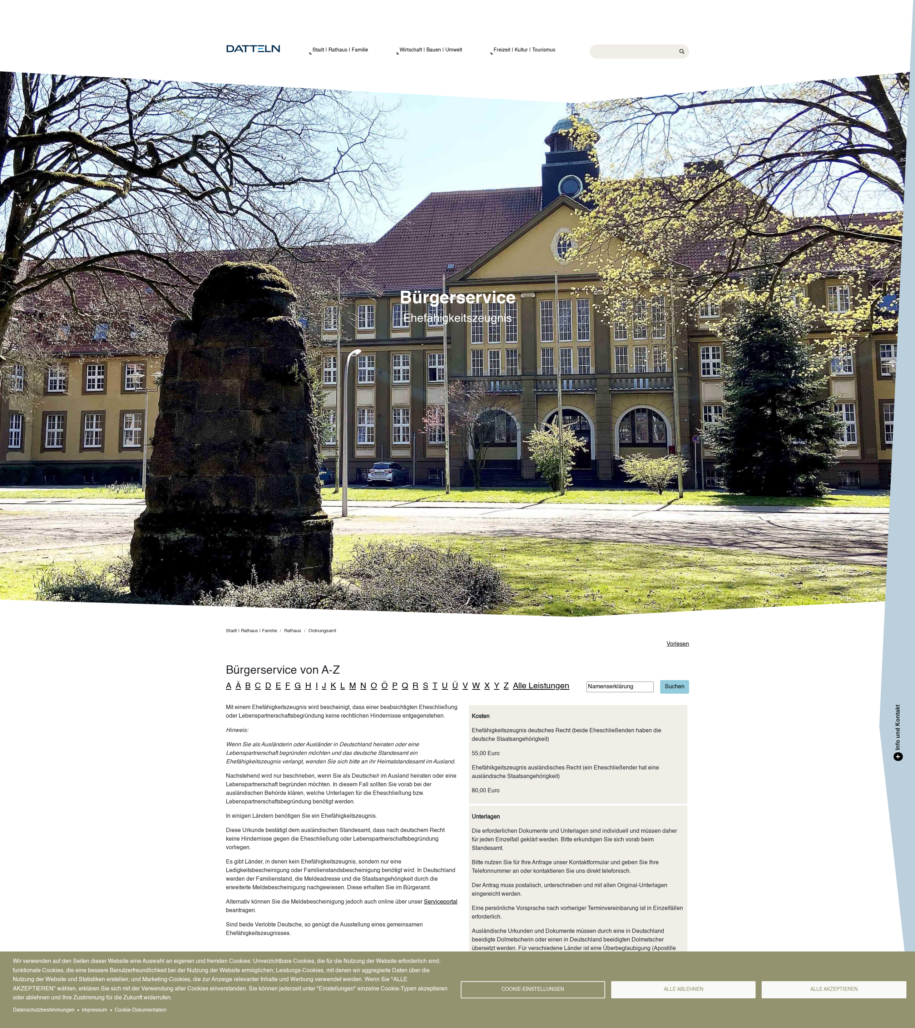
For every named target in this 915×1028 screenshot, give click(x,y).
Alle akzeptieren (834, 989)
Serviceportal (441, 902)
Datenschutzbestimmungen (44, 1010)
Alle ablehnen (683, 989)
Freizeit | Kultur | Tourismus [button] (524, 50)
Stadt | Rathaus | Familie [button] (340, 50)
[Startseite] (260, 49)
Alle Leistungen (541, 686)
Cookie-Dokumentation (141, 1010)
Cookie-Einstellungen (532, 989)
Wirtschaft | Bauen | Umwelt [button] (431, 50)
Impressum (94, 1010)
